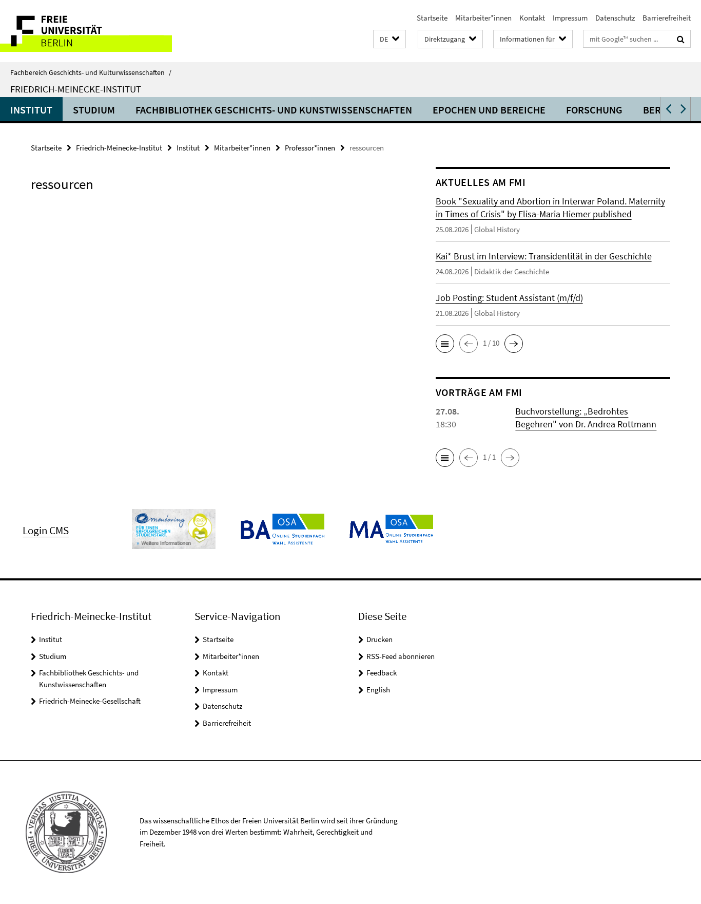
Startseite (432, 18)
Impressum (570, 18)
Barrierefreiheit (666, 18)
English (378, 689)
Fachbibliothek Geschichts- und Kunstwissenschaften (273, 109)
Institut (31, 109)
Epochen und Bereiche (489, 109)
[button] (389, 39)
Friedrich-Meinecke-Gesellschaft (90, 701)
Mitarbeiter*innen (483, 18)
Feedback (381, 672)
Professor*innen (310, 148)
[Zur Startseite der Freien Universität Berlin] (86, 31)
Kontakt (532, 18)
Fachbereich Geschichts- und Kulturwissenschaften (90, 72)
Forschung (594, 109)
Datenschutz (615, 18)
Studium (94, 109)
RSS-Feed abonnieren (400, 656)
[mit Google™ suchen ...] (680, 39)
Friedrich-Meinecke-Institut (75, 89)
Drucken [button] (379, 639)
